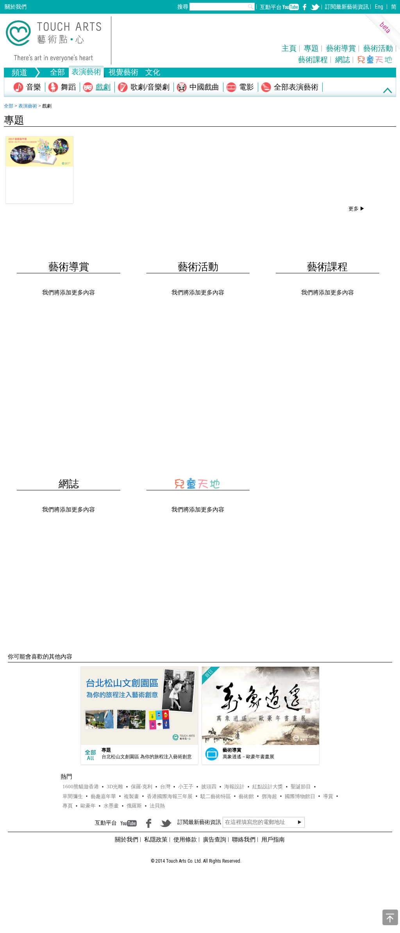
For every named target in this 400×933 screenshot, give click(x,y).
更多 (353, 209)
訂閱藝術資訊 (347, 7)
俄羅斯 (134, 806)
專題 (311, 48)
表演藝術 (27, 106)
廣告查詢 (214, 839)
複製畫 (131, 796)
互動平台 (271, 7)
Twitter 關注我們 (315, 7)
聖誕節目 (301, 786)
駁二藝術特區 (215, 796)
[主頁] (58, 40)
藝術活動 (378, 48)
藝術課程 (313, 60)
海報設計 (234, 786)
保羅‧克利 (141, 786)
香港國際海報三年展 (170, 796)
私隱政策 (156, 839)
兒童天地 (375, 59)
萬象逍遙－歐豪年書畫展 (248, 756)
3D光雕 (115, 786)
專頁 (67, 806)
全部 (57, 73)
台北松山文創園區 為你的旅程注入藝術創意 (147, 756)
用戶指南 (273, 839)
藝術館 (246, 796)
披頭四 (208, 786)
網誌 (342, 60)
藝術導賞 (341, 48)
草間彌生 (72, 796)
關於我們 (16, 7)
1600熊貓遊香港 (80, 786)
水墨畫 (111, 806)
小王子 (185, 786)
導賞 (328, 796)
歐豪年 (88, 806)
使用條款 (185, 839)
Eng (379, 7)
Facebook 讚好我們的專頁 (305, 7)
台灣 (165, 786)
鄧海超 (269, 796)
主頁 (289, 48)
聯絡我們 (243, 839)
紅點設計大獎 (267, 786)
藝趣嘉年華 (103, 796)
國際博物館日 (300, 796)
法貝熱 (157, 806)
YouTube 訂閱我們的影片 (291, 7)
